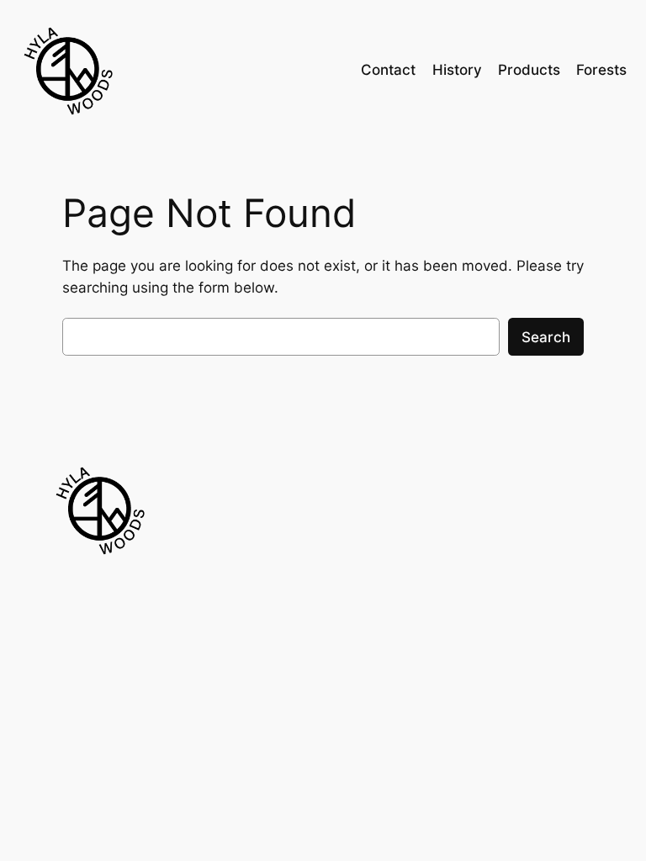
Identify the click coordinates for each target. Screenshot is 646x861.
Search (546, 337)
